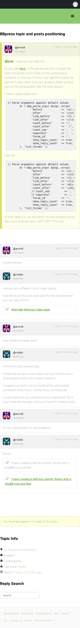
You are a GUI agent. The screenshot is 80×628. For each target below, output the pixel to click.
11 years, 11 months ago (65, 47)
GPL (6, 620)
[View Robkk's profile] (6, 276)
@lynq (9, 61)
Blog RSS (65, 613)
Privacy (28, 620)
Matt (56, 613)
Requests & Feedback (21, 549)
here (22, 68)
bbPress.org (6, 16)
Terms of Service (42, 620)
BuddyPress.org (43, 613)
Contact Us (16, 620)
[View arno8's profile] (8, 49)
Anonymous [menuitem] (75, 4)
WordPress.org (11, 613)
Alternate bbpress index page (30, 309)
